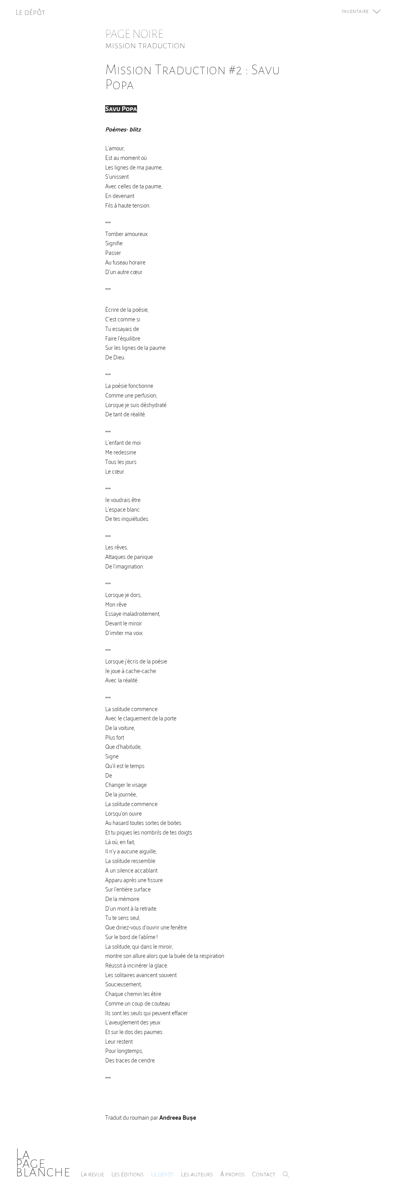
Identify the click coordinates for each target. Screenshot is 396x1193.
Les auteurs (197, 1174)
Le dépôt (162, 1174)
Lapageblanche (42, 1163)
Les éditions (127, 1174)
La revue (92, 1174)
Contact (263, 1174)
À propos (232, 1174)
